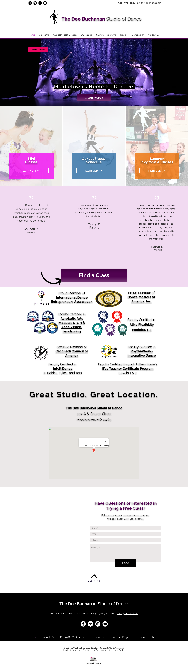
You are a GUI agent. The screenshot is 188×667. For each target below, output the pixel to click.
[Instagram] (40, 3)
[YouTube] (45, 3)
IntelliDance (62, 369)
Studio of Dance (112, 603)
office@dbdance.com (149, 2)
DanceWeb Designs (117, 650)
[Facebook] (30, 3)
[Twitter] (35, 3)
